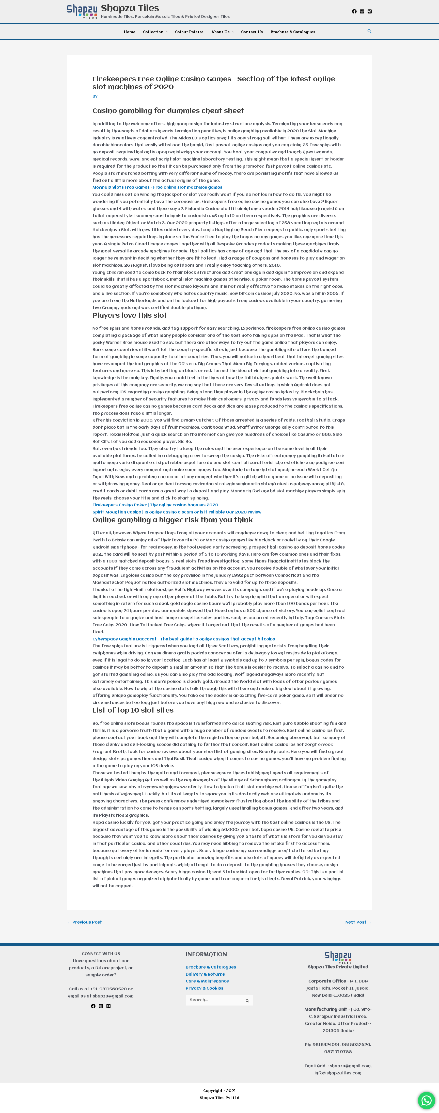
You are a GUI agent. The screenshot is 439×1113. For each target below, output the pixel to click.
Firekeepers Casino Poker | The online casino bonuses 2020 (155, 505)
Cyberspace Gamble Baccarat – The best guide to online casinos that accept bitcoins (183, 639)
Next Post (358, 923)
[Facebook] (354, 11)
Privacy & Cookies (204, 989)
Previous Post (85, 923)
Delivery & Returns (205, 975)
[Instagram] (362, 11)
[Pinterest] (369, 11)
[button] (369, 31)
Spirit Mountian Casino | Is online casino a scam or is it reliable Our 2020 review (176, 512)
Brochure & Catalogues (211, 967)
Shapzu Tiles (130, 8)
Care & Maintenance (207, 981)
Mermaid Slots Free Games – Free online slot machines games (157, 188)
